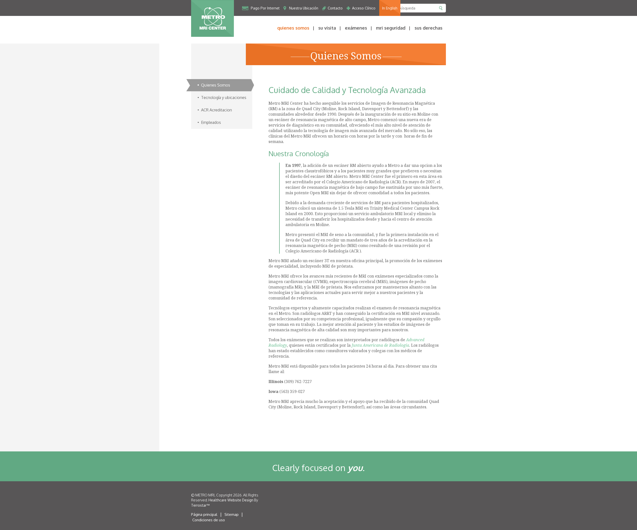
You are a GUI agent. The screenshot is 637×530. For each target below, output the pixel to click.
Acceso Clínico (363, 8)
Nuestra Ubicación (303, 8)
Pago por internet (265, 8)
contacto (335, 8)
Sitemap (231, 514)
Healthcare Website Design (231, 500)
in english (389, 8)
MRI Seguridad (390, 28)
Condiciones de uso (208, 520)
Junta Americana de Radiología (380, 345)
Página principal (204, 514)
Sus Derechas (428, 28)
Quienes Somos (293, 28)
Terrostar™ (200, 505)
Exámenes (356, 28)
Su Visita (327, 28)
